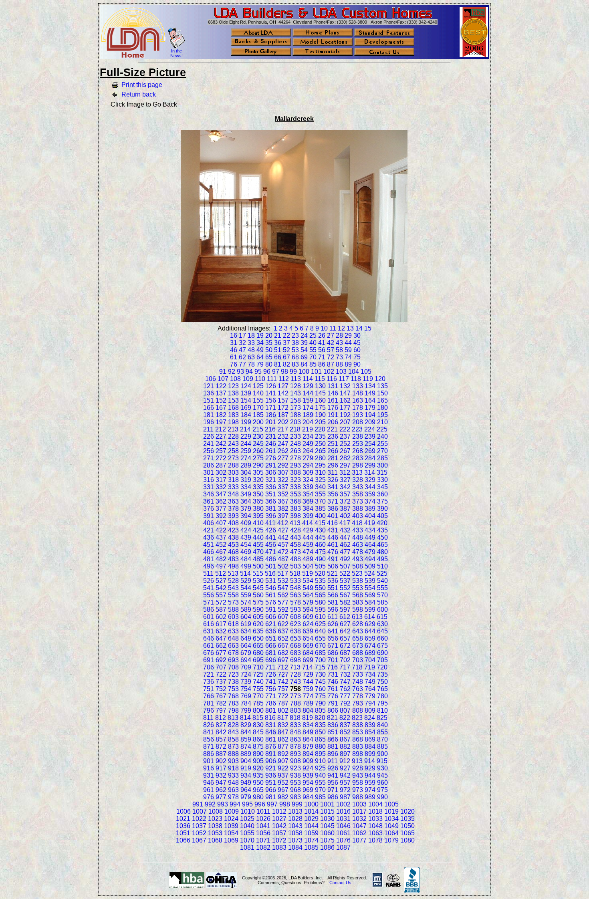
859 (245, 739)
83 (295, 364)
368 (295, 501)
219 (307, 429)
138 (233, 393)
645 (382, 631)
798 (233, 710)
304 (245, 472)
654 (308, 638)
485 (258, 559)
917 (221, 768)
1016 (343, 811)
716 (332, 667)
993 (222, 804)
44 (348, 342)
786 (270, 703)
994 (235, 804)
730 (320, 674)
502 (283, 566)
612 (344, 616)
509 (370, 566)
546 (270, 588)
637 (283, 631)
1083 (279, 847)
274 (245, 458)
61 (233, 357)
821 (332, 717)
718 (357, 667)
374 (370, 501)
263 (295, 450)
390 (382, 508)
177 (345, 407)
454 (245, 544)
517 (282, 573)
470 (258, 551)
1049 (391, 825)
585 (382, 602)
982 (283, 797)
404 (370, 515)
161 (332, 400)
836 (332, 725)
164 (370, 400)
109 (247, 378)
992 (210, 804)
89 (348, 364)
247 (283, 443)
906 (270, 761)
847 (283, 732)
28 (339, 335)
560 (258, 595)
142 (283, 393)
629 (370, 624)
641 (332, 631)
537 (345, 580)
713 (295, 667)
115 (320, 378)
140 (258, 393)
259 (245, 450)
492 (345, 559)
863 (295, 739)
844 (245, 732)
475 (320, 551)
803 (295, 710)
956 (332, 782)
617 (221, 624)
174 (308, 407)
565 (320, 595)
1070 (247, 840)
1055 (247, 833)
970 (320, 789)
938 (295, 775)
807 (345, 710)
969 (308, 789)
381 (270, 508)
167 (221, 407)
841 (208, 732)
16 (233, 335)
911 (332, 761)
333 (233, 487)
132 (345, 386)
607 (283, 616)
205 (320, 422)
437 (221, 537)
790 (320, 703)
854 (370, 732)
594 (308, 609)
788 (295, 703)
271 (208, 458)
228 (233, 436)
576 (270, 602)
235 (320, 436)
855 (382, 732)
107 (223, 378)
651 (270, 638)
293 (295, 465)
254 (370, 443)
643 (357, 631)
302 (221, 472)
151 (208, 400)
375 (382, 501)
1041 (263, 825)
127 (283, 386)
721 (208, 674)
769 (245, 696)
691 (208, 660)
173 (295, 407)
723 (233, 674)
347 (221, 494)
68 (295, 357)
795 (382, 703)
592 (283, 609)
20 (268, 335)
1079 (391, 840)
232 (283, 436)
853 (357, 732)
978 (233, 797)
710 (258, 667)
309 (308, 472)
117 (344, 378)
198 (233, 422)
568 (357, 595)
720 (382, 667)
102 (328, 371)
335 (258, 487)
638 (295, 631)
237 (345, 436)
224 (369, 429)
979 (245, 797)
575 (258, 602)
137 (221, 393)
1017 (359, 811)
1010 (247, 811)
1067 (199, 840)
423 (233, 530)
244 (245, 443)
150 (382, 393)
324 (308, 479)
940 (320, 775)
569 (370, 595)
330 (382, 479)
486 (270, 559)
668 (295, 645)
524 (369, 573)
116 (332, 378)
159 (308, 400)
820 (320, 717)
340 (320, 487)
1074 (311, 840)
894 (308, 753)
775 (320, 696)
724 (245, 674)
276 (270, 458)
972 (345, 789)
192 (345, 414)
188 (295, 414)
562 (283, 595)
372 (345, 501)
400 (320, 515)
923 (295, 768)
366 (270, 501)
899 (370, 753)
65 (268, 357)
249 (308, 443)
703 (357, 660)
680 (258, 652)
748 (357, 681)
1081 (247, 847)
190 (320, 414)
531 (270, 580)
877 (283, 746)
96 (266, 371)
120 (380, 378)
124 (245, 386)
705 (382, 660)
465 (382, 544)
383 (295, 508)
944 (370, 775)
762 (345, 688)
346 (208, 494)
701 (332, 660)
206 (332, 422)
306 (270, 472)
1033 (375, 818)
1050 (407, 825)
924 (308, 768)
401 (332, 515)
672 (345, 645)
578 (295, 602)
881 (332, 746)
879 (308, 746)
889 (245, 753)
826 (208, 725)
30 (357, 335)
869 (370, 739)
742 (283, 681)
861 (270, 739)
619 (245, 624)
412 (282, 523)
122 (221, 386)
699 (308, 660)
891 (270, 753)
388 (357, 508)
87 (330, 364)
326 (332, 479)
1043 (295, 825)
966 (270, 789)
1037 (199, 825)
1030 (327, 818)
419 (369, 523)
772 (283, 696)
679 (245, 652)
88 (339, 364)
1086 (327, 847)
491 (332, 559)
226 (208, 436)
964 (245, 789)
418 (357, 523)
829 (245, 725)
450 (382, 537)
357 (345, 494)
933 (233, 775)
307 (283, 472)
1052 (199, 833)
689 (370, 652)
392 (221, 515)
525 (382, 573)
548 (295, 588)
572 (221, 602)
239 (370, 436)
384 (308, 508)
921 (270, 768)
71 (321, 357)
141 (270, 393)
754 (245, 688)
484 (245, 559)
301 (208, 472)
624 (308, 624)
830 (258, 725)
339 (308, 487)
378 (233, 508)
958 (357, 782)
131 (332, 386)
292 (283, 465)
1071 (263, 840)
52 (286, 350)
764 (370, 688)
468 (233, 551)
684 (308, 652)
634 (245, 631)
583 (357, 602)
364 (245, 501)
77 (242, 364)
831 (270, 725)
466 (208, 551)
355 (320, 494)
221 (332, 429)
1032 (359, 818)
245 (258, 443)
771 (270, 696)
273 (233, 458)
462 (345, 544)
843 (233, 732)
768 (233, 696)
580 (320, 602)
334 (245, 487)
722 (221, 674)
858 (233, 739)
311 (332, 472)
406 (208, 523)
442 (283, 537)
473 (295, 551)
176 (332, 407)
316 (208, 479)
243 (233, 443)
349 (245, 494)
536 (332, 580)
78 (251, 364)
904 (245, 761)
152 (221, 400)
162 (345, 400)
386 (332, 508)
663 (233, 645)
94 (249, 371)
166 (208, 407)
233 (295, 436)
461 (332, 544)
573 (233, 602)
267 (345, 450)
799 (245, 710)
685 (320, 652)
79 (260, 364)
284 (370, 458)
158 (295, 400)
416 (332, 523)
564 (308, 595)
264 (308, 450)
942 (345, 775)
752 (221, 688)
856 (208, 739)
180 (382, 407)
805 (320, 710)
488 (295, 559)
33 (251, 342)
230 (258, 436)
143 (295, 393)
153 (233, 400)
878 (295, 746)
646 (208, 638)
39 (304, 342)
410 (258, 523)
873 (233, 746)
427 (283, 530)
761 (332, 688)
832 (283, 725)
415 (320, 523)
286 (208, 465)
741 (270, 681)
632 (221, 631)
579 (308, 602)
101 (316, 371)
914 (369, 761)
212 (220, 429)
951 (270, 782)
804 (308, 710)
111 (272, 378)
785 (258, 703)
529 (245, 580)
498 (233, 566)
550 (320, 588)
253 (357, 443)
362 (221, 501)
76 (233, 364)
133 (357, 386)
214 (245, 429)
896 (332, 753)
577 (283, 602)
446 (332, 537)
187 (283, 414)
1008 (215, 811)
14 (359, 328)
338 (295, 487)
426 (270, 530)
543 (233, 588)
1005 (391, 804)
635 (258, 631)
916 (208, 768)
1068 (215, 840)
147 (345, 393)
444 (308, 537)
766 (208, 696)
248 (295, 443)
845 (258, 732)
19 (260, 335)
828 (233, 725)
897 (345, 753)
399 (308, 515)
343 (357, 487)
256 (208, 450)
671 (332, 645)
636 (270, 631)
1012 (279, 811)
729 (308, 674)
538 (357, 580)
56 (321, 350)
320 (258, 479)
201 (270, 422)
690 (382, 652)
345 (382, 487)
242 (221, 443)
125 (258, 386)
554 (370, 588)
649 (245, 638)
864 (308, 739)
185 (258, 414)
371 (332, 501)
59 (348, 350)
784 (245, 703)
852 (345, 732)
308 (295, 472)
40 (313, 342)
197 (221, 422)
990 (382, 797)
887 (221, 753)
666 (270, 645)
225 (382, 429)
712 (282, 667)
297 (345, 465)
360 (382, 494)
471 (270, 551)
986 (332, 797)
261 (270, 450)
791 (332, 703)
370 (320, 501)
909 (308, 761)
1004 (375, 804)
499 (245, 566)
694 (245, 660)
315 (382, 472)
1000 (311, 804)
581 (332, 602)
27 (330, 335)
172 (283, 407)
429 (308, 530)
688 (357, 652)
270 (382, 450)
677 (221, 652)
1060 (327, 833)
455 (258, 544)
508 (357, 566)
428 (295, 530)
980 (258, 797)
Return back (138, 94)
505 (320, 566)
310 (320, 472)
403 (357, 515)
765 (382, 688)
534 (308, 580)
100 (304, 371)
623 (295, 624)
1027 (279, 818)
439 (245, 537)
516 (270, 573)
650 (258, 638)
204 (308, 422)
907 (283, 761)
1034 (391, 818)
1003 (359, 804)
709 (245, 667)
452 (221, 544)
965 (258, 789)
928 (357, 768)
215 (257, 429)
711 (270, 667)
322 (283, 479)
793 (357, 703)
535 (320, 580)
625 (320, 624)
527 (221, 580)
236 (332, 436)
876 (270, 746)
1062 (359, 833)
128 (295, 386)
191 (332, 414)
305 (258, 472)
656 (332, 638)
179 (370, 407)
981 (270, 797)
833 (295, 725)
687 (345, 652)
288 (233, 465)
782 (221, 703)
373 (357, 501)
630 (382, 624)
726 (270, 674)
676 (208, 652)
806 (332, 710)
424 (245, 530)
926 (332, 768)
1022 (199, 818)
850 (320, 732)
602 (221, 616)
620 (258, 624)
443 (295, 537)
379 (245, 508)
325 (320, 479)
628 (357, 624)
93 (240, 371)
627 (345, 624)
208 (357, 422)
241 (208, 443)
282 (345, 458)
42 (330, 342)
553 (357, 588)
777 (345, 696)
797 (221, 710)
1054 (231, 833)
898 (357, 753)
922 (283, 768)
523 (357, 573)
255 (382, 443)
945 (382, 775)
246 (270, 443)
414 (307, 523)
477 (345, 551)
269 (370, 450)
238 (357, 436)
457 (283, 544)
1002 (343, 804)
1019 (391, 811)
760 (320, 688)
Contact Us (340, 882)
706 (208, 667)
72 (330, 357)
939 (308, 775)
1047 (359, 825)
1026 (263, 818)
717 (344, 667)
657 (345, 638)
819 (307, 717)
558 (233, 595)
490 (320, 559)
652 (283, 638)
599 (370, 609)
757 (283, 688)
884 (370, 746)
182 (221, 414)
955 (320, 782)
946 (208, 782)
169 (245, 407)
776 (332, 696)
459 (308, 544)
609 (308, 616)
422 (221, 530)
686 (332, 652)
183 (233, 414)
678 (233, 652)
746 (332, 681)
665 (258, 645)
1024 (231, 818)
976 (208, 797)
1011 (263, 811)
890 (258, 753)
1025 (247, 818)
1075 (327, 840)
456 (270, 544)
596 (332, 609)
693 (233, 660)
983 (295, 797)
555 (382, 588)
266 (332, 450)
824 (369, 717)
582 (345, 602)
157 (283, 400)
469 (245, 551)
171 (270, 407)
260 (258, 450)
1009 (231, 811)
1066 (183, 840)
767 (221, 696)
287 (221, 465)
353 (295, 494)
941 (332, 775)
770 (258, 696)
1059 (311, 833)
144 (308, 393)
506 (332, 566)
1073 (295, 840)
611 (332, 616)
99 (293, 371)
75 (357, 357)
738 (233, 681)
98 (284, 371)
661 (208, 645)
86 (321, 364)
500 (258, 566)
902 (221, 761)
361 (208, 501)
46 (233, 350)
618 (233, 624)
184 (245, 414)
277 (283, 458)
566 (332, 595)
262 (283, 450)
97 (275, 371)
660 (382, 638)
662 (221, 645)
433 (357, 530)
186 (270, 414)
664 (245, 645)
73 (339, 357)
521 (332, 573)
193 (357, 414)
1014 (311, 811)
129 (308, 386)
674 (370, 645)
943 (357, 775)
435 (382, 530)
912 (344, 761)
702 (345, 660)
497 (221, 566)
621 (270, 624)
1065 (407, 833)
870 (382, 739)
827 (221, 725)
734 (370, 674)
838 (357, 725)
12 (341, 328)
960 (382, 782)
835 (320, 725)
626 (332, 624)
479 (370, 551)
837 (345, 725)
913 (357, 761)
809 (370, 710)
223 (357, 429)
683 (295, 652)
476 (332, 551)
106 (210, 378)
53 (295, 350)
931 (208, 775)
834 (308, 725)
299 (370, 465)
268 (357, 450)
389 (370, 508)
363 (233, 501)
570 (382, 595)
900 (382, 753)
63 (251, 357)
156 (270, 400)
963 (233, 789)
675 (382, 645)
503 (295, 566)
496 (208, 566)
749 (370, 681)
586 (208, 609)
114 (308, 378)
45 (357, 342)
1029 (311, 818)
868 (357, 739)
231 (270, 436)
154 (245, 400)
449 (370, 537)
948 (233, 782)
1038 (215, 825)
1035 (407, 818)
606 (270, 616)
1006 (183, 811)
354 (308, 494)
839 (370, 725)
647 (221, 638)
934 (245, 775)
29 (348, 335)
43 (339, 342)
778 (357, 696)
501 (270, 566)
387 (345, 508)
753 (233, 688)
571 (208, 602)
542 (221, 588)
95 (258, 371)
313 (357, 472)
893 (295, 753)
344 (370, 487)
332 (221, 487)
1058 (295, 833)
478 (357, 551)
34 (260, 342)
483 (233, 559)
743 (295, 681)
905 (258, 761)
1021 (183, 818)
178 (357, 407)
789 (308, 703)
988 (357, 797)
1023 (215, 818)
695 (258, 660)
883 (357, 746)
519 (307, 573)
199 (245, 422)
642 (345, 631)
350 (258, 494)
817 (282, 717)
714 (307, 667)
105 (366, 371)
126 (270, 386)
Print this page (141, 84)
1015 (327, 811)
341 (332, 487)
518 (295, 573)
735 (382, 674)
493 (357, 559)
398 (295, 515)
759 (308, 688)
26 (321, 335)
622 (283, 624)
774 (308, 696)
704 (370, 660)
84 (304, 364)
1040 (247, 825)
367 (283, 501)
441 (270, 537)
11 (332, 328)
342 (345, 487)
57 (330, 350)
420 (382, 523)
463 (357, 544)
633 (233, 631)
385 (320, 508)
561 (270, 595)
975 (382, 789)
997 (272, 804)
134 (370, 386)
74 (348, 357)
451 (208, 544)
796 (208, 710)
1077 (359, 840)
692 (221, 660)
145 (320, 393)
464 (370, 544)
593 (295, 609)
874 (245, 746)
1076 (343, 840)
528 (233, 580)
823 (357, 717)
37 (286, 342)
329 (370, 479)
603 (233, 616)
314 (369, 472)
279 (308, 458)
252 (345, 443)
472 (283, 551)
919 (245, 768)
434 (370, 530)
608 (295, 616)
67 (286, 357)
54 (304, 350)
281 (332, 458)
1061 (343, 833)
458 (295, 544)
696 (270, 660)
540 (382, 580)
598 (357, 609)
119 (368, 378)
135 (382, 386)
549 (308, 588)
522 (344, 573)
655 (320, 638)
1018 (375, 811)
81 (277, 364)
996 (259, 804)
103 (341, 371)
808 (357, 710)
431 (332, 530)
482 (221, 559)
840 (382, 725)
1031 (343, 818)
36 (277, 342)
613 (357, 616)
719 (369, 667)
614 (369, 616)
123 (233, 386)
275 (258, 458)
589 (245, 609)
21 (277, 335)
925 (320, 768)
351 (270, 494)
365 (258, 501)
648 (233, 638)
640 (320, 631)
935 (258, 775)
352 (283, 494)
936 (270, 775)
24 (304, 335)
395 (258, 515)
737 (221, 681)
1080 (407, 840)
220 (320, 429)
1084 (295, 847)
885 (382, 746)
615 (382, 616)
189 (308, 414)
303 (233, 472)
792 (345, 703)
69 (304, 357)
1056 (263, 833)
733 (357, 674)
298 (357, 465)
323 (295, 479)
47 (242, 350)
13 (350, 328)
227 (221, 436)
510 (382, 566)
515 (257, 573)
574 (245, 602)
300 (382, 465)
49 (260, 350)
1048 (375, 825)
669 (308, 645)
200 (258, 422)
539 (370, 580)
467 (221, 551)
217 (282, 429)
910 (320, 761)
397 (283, 515)
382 (283, 508)
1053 (215, 833)
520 (320, 573)
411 (270, 523)
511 (208, 573)
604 (245, 616)
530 (258, 580)
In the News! (176, 53)
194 (370, 414)
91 (222, 371)
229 (245, 436)
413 (295, 523)
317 (221, 479)
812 (220, 717)
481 (208, 559)
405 (382, 515)
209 (370, 422)
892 (283, 753)
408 (233, 523)
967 (283, 789)
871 (208, 746)
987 (345, 797)
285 (382, 458)
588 (233, 609)
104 (353, 371)
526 (208, 580)
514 (245, 573)
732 (345, 674)
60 (357, 350)
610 (320, 616)
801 (270, 710)
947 (221, 782)
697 (283, 660)
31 (233, 342)
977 (221, 797)
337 (283, 487)
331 (208, 487)
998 (284, 804)
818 (295, 717)
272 (221, 458)
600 (382, 609)
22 (286, 335)
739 (245, 681)
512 (220, 573)
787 (283, 703)
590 (258, 609)
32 (242, 342)
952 (283, 782)
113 (295, 378)
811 (208, 717)
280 (320, 458)
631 (208, 631)
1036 (183, 825)
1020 (407, 811)
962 (221, 789)
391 (208, 515)
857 (221, 739)
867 (345, 739)
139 (245, 393)
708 (233, 667)
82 (286, 364)
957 (345, 782)
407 (221, 523)
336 (270, 487)
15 (367, 328)
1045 (327, 825)
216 (270, 429)
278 (295, 458)
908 (295, 761)
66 (277, 357)
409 (245, 523)
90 (357, 364)
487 (283, 559)
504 (308, 566)
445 (320, 537)
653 (295, 638)
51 (277, 350)
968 (295, 789)
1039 (231, 825)
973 (357, 789)
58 (339, 350)
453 (233, 544)
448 (357, 537)
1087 (343, 847)
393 (233, 515)
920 (258, 768)
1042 (279, 825)
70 (313, 357)
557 (221, 595)
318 (233, 479)
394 (245, 515)
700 (320, 660)
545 (258, 588)
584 (370, 602)
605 (258, 616)
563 (295, 595)
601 (208, 616)
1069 (231, 840)
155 (258, 400)
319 (245, 479)
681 (270, 652)
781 (208, 703)
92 (231, 371)
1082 (263, 847)
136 (208, 393)
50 (268, 350)
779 (370, 696)
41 (321, 342)
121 (208, 386)
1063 (375, 833)
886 (208, 753)
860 (258, 739)
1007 (199, 811)
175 (320, 407)
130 (320, 386)
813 (233, 717)
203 (295, 422)
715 (320, 667)
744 (308, 681)
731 (332, 674)
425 (258, 530)
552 (345, 588)
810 (382, 710)
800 (258, 710)
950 (258, 782)
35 (268, 342)
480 (382, 551)
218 (295, 429)
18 (251, 335)
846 (270, 732)
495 (382, 559)
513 (233, 573)
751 (208, 688)
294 (308, 465)
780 (382, 696)
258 (233, 450)
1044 (311, 825)
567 (345, 595)
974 (370, 789)
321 (270, 479)
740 (258, 681)
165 (382, 400)
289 (245, 465)
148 (357, 393)
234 (308, 436)
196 (208, 422)
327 (345, 479)
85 (313, 364)
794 (370, 703)
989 (370, 797)
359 (370, 494)
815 (257, 717)
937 (283, 775)
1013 (295, 811)
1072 (279, 840)
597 (345, 609)
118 (356, 378)
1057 (279, 833)
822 (344, 717)
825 (382, 717)
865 (320, 739)
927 (345, 768)
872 (221, 746)
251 (332, 443)
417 (344, 523)
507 (345, 566)
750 (382, 681)
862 (283, 739)
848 (295, 732)
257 (221, 450)
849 (308, 732)
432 (345, 530)
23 (295, 335)
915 (382, 761)
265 (320, 450)
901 (208, 761)
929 (370, 768)
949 (245, 782)
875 (258, 746)
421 (208, 530)
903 (233, 761)
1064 (391, 833)
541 (208, 588)
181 (208, 414)
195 (382, 414)
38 (295, 342)
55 (313, 350)
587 (221, 609)
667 (283, 645)
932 (221, 775)
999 (297, 804)
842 (221, 732)
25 (313, 335)
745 (320, 681)
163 (357, 400)
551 (332, 588)
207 (345, 422)
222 (344, 429)
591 (270, 609)
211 (208, 429)
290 (258, 465)
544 (245, 588)
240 (382, 436)
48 (251, 350)
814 (245, 717)
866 (332, 739)
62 (242, 357)
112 (283, 378)
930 (382, 768)
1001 (327, 804)
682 (283, 652)
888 (233, 753)
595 (320, 609)
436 (208, 537)
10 (324, 328)
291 (270, 465)
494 (370, 559)
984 (308, 797)
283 (357, 458)
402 (345, 515)
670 (320, 645)
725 (258, 674)
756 (270, 688)
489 (308, 559)
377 (221, 508)
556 (208, 595)
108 (235, 378)
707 (221, 667)
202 (283, 422)
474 (308, 551)
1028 (295, 818)
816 (270, 717)
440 (258, 537)
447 (345, 537)
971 (332, 789)
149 (370, 393)
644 (370, 631)
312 (344, 472)
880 (320, 746)
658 (357, 638)
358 (357, 494)
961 (208, 789)
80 (268, 364)
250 (320, 443)
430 (320, 530)
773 (295, 696)
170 (258, 407)
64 (260, 357)
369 (308, 501)
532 (283, 580)
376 (208, 508)
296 (332, 465)
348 (233, 494)
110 (260, 378)
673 (357, 645)
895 (320, 753)
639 (308, 631)
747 (345, 681)
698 (295, 660)
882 (345, 746)
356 (332, 494)
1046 (343, 825)
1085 (311, 847)
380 (258, 508)
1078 (375, 840)
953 (295, 782)
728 (295, 674)
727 (283, 674)
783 (233, 703)
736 (208, 681)
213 (233, 429)
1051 (183, 833)
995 (247, 804)
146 (332, 393)
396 (270, 515)
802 (283, 710)
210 (382, 422)
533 (295, 580)
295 (320, 465)
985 (320, 797)
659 (370, 638)
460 (320, 544)
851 (332, 732)
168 (233, 407)
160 (320, 400)
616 (208, 624)
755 (258, 688)
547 (283, 588)
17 (242, 335)
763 (357, 688)
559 (245, 595)
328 (357, 479)
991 (197, 804)
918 (233, 768)
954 (308, 782)
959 (370, 782)
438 (233, 537)
